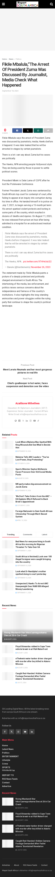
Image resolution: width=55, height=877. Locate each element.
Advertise (6, 786)
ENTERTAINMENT (10, 756)
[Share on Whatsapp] (38, 130)
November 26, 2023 (40, 267)
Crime (5, 764)
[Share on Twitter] (28, 130)
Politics (18, 59)
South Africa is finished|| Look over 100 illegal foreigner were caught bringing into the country (34, 559)
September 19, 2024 (24, 490)
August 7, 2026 (22, 653)
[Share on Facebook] (17, 130)
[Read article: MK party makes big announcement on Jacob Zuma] (7, 487)
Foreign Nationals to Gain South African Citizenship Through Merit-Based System (34, 514)
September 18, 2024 (10, 91)
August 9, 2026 (11, 639)
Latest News (8, 749)
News (11, 59)
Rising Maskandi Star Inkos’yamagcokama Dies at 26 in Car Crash (25, 634)
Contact (6, 782)
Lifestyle (6, 760)
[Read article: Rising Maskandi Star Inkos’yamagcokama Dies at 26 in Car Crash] (7, 802)
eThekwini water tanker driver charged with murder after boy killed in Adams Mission (34, 661)
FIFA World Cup (8, 770)
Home (4, 59)
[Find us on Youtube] (25, 731)
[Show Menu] (3, 4)
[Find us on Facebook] (4, 731)
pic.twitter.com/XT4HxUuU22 (37, 261)
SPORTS (6, 767)
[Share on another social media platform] (48, 130)
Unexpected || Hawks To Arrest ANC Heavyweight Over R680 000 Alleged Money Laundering (32, 586)
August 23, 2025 (22, 478)
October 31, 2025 (23, 505)
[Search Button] (51, 4)
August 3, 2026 (22, 667)
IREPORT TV (8, 775)
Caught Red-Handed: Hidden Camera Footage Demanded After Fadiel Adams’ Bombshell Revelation (33, 676)
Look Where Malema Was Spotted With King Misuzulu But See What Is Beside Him (33, 445)
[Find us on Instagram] (18, 731)
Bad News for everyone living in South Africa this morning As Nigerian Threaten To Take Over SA (33, 544)
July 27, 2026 (21, 682)
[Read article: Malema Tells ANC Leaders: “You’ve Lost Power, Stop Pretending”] (7, 460)
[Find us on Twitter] (11, 731)
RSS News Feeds (10, 779)
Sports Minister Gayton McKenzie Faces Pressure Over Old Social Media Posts (33, 472)
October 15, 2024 (23, 463)
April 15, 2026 (22, 520)
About (16, 865)
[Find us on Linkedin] (32, 731)
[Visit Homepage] (27, 4)
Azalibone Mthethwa (27, 403)
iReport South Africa (10, 871)
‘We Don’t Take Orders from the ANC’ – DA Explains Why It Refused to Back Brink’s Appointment (34, 499)
